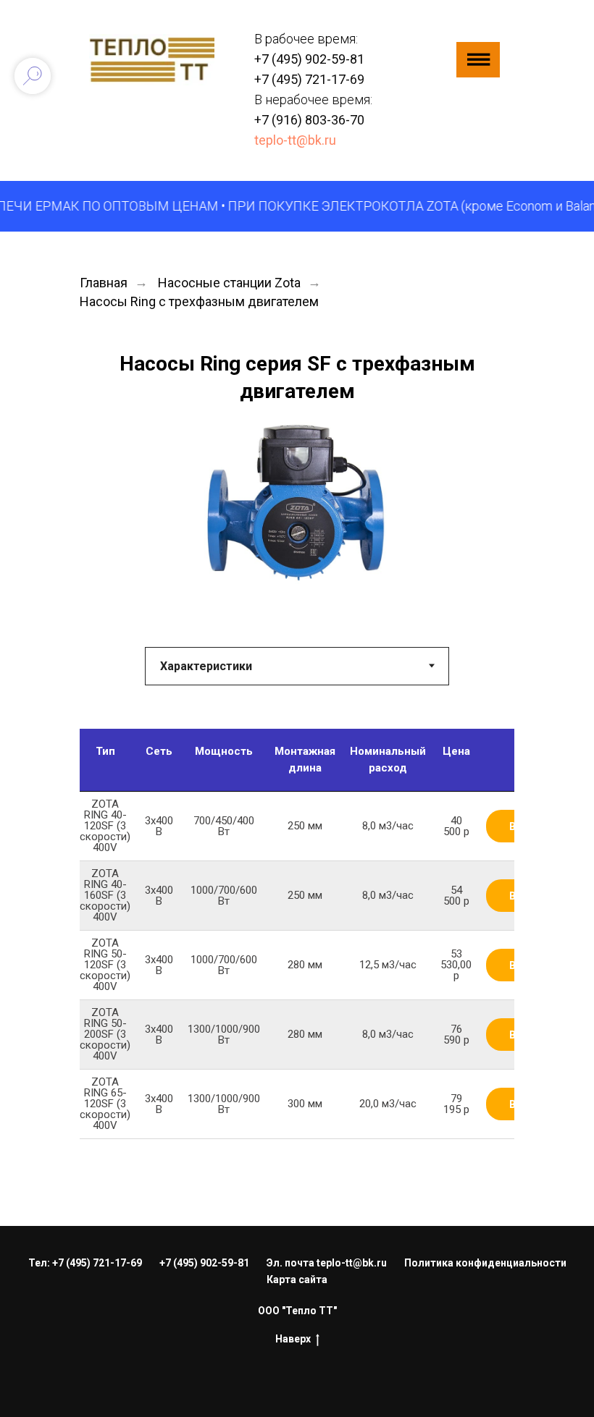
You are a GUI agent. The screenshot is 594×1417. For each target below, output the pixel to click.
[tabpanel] (297, 978)
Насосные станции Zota (229, 282)
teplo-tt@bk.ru (295, 140)
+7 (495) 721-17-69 (309, 79)
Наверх (293, 1339)
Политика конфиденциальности (485, 1263)
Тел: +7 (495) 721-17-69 (85, 1263)
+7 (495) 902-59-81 (309, 59)
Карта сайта (297, 1279)
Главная (103, 282)
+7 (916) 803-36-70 (309, 119)
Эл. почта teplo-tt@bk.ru (327, 1263)
